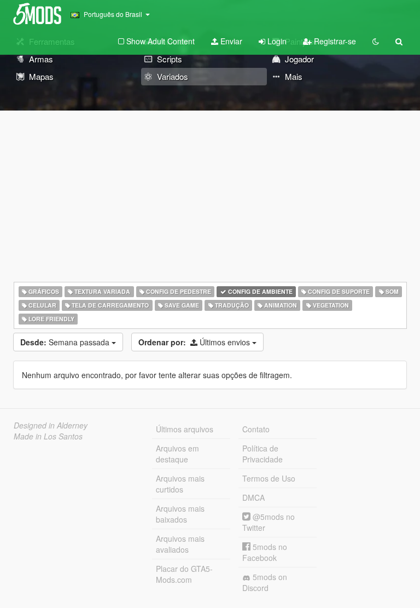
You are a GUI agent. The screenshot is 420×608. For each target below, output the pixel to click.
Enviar (230, 41)
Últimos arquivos (184, 429)
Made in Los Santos (48, 436)
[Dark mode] (375, 41)
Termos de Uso (268, 478)
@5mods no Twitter (268, 522)
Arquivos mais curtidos (180, 484)
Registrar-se (334, 41)
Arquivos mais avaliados (180, 544)
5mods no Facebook (264, 552)
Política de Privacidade (262, 454)
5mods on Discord (264, 582)
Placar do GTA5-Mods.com (184, 574)
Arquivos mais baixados (180, 514)
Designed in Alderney (51, 425)
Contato (256, 429)
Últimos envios (195, 342)
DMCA (253, 497)
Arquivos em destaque (177, 454)
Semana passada (66, 342)
